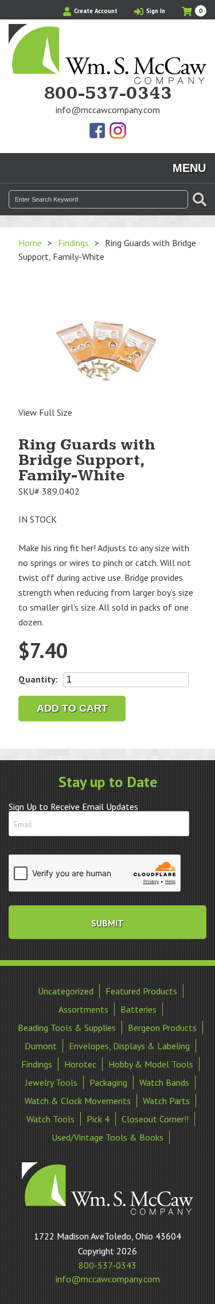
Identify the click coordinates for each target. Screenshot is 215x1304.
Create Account (95, 11)
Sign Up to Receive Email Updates (73, 806)
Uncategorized (65, 991)
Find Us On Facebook (98, 131)
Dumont (41, 1046)
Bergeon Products (162, 1027)
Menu (189, 168)
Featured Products (141, 991)
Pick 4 (98, 1119)
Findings (73, 242)
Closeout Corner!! (155, 1119)
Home (30, 242)
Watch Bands (164, 1082)
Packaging (108, 1082)
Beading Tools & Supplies (67, 1027)
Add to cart (72, 708)
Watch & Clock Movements (78, 1100)
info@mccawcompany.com (108, 109)
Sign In (154, 11)
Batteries (138, 1009)
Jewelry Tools (51, 1082)
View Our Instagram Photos (117, 131)
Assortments (83, 1009)
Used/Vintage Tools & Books (107, 1137)
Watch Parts (166, 1100)
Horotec (80, 1064)
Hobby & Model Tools (150, 1064)
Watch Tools (50, 1119)
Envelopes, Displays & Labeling (129, 1046)
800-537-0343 (108, 94)
